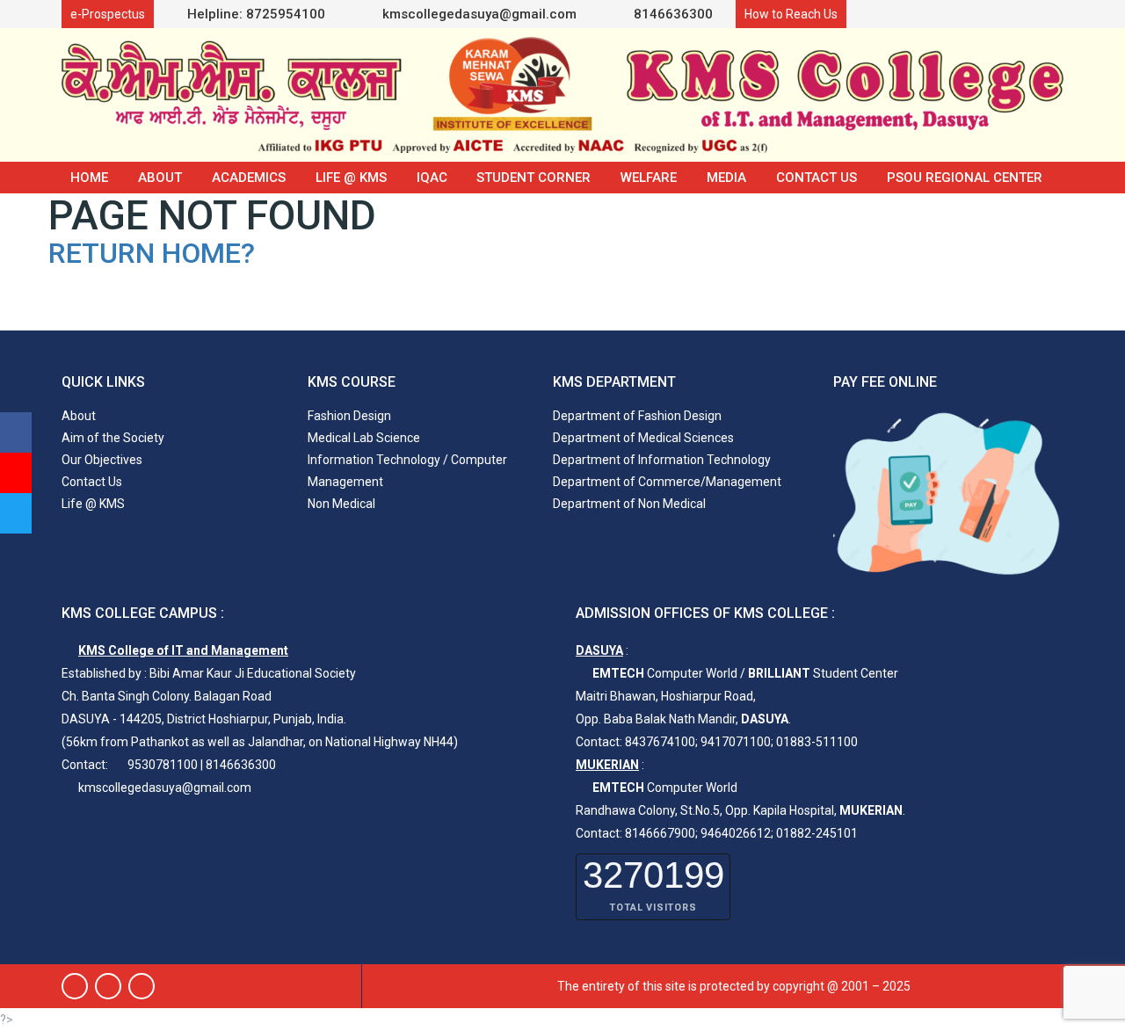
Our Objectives (102, 460)
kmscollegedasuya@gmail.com (478, 14)
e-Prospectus (107, 14)
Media (726, 177)
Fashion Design (349, 416)
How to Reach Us (791, 14)
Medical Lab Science (364, 438)
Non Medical (341, 504)
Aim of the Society (113, 438)
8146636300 (671, 14)
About (160, 177)
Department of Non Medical (629, 504)
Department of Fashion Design (637, 416)
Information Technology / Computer (407, 460)
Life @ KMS (351, 177)
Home (89, 177)
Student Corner (533, 177)
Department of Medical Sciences (643, 438)
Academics (249, 177)
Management (345, 482)
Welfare (649, 177)
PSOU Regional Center (964, 177)
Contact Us (816, 177)
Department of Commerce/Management (667, 482)
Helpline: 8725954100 (256, 14)
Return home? (151, 253)
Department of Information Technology (662, 460)
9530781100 (162, 765)
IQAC (432, 177)
